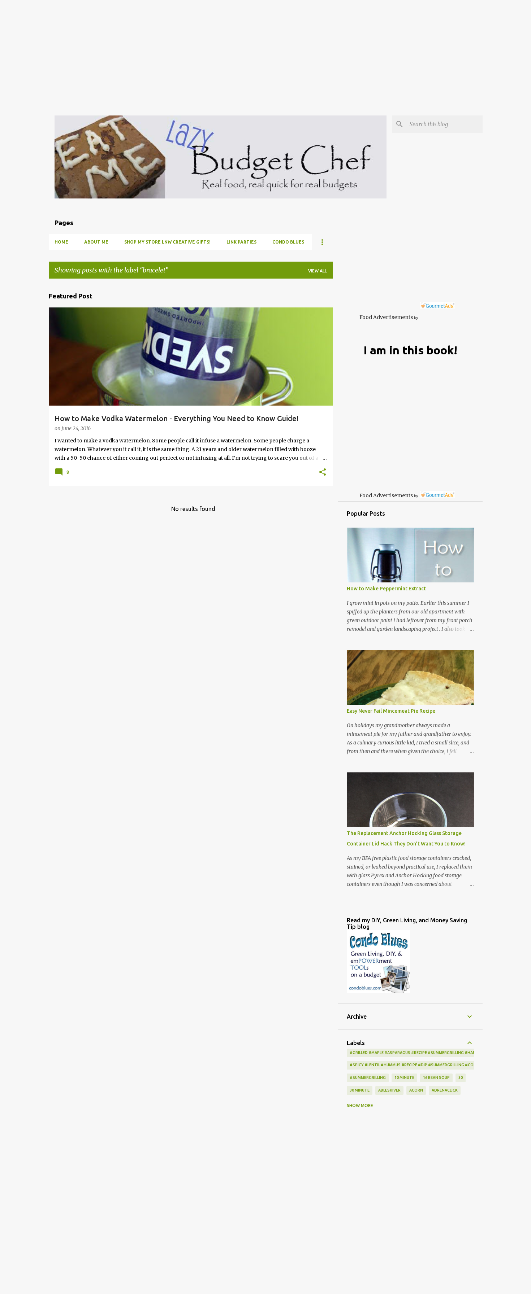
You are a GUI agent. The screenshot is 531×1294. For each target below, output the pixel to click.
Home (61, 242)
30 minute (360, 1090)
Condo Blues (288, 242)
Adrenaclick (445, 1090)
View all (317, 270)
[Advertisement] (216, 50)
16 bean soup (436, 1077)
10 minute (404, 1077)
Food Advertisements (386, 317)
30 (460, 1077)
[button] (322, 473)
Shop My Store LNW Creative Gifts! (167, 242)
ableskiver (389, 1090)
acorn (416, 1090)
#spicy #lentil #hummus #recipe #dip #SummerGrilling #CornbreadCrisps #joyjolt (438, 1065)
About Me (96, 242)
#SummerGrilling (368, 1077)
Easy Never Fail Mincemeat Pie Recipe (391, 711)
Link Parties (241, 242)
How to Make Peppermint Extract (386, 588)
